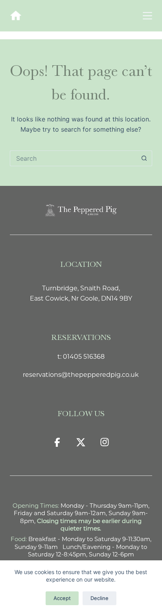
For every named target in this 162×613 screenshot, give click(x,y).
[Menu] (147, 15)
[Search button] (144, 158)
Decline (99, 598)
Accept (62, 598)
